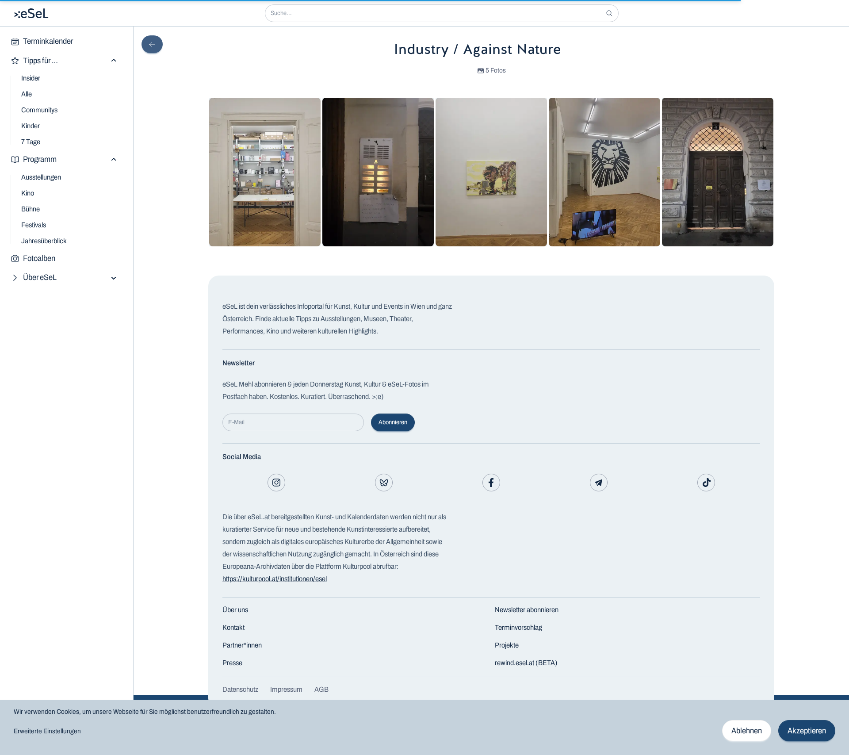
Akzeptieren (807, 730)
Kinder (30, 126)
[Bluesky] (384, 482)
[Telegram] (599, 482)
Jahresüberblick (44, 241)
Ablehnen (746, 730)
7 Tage (30, 142)
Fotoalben (39, 258)
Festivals (33, 225)
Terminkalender (48, 41)
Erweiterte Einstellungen (47, 731)
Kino (27, 193)
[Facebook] (491, 482)
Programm (40, 159)
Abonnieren (393, 422)
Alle (26, 94)
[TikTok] (706, 482)
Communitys (39, 110)
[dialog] (424, 727)
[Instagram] (276, 482)
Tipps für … (40, 60)
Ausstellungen (41, 177)
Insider (30, 78)
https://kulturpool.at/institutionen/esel (274, 579)
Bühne (30, 209)
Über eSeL (40, 277)
